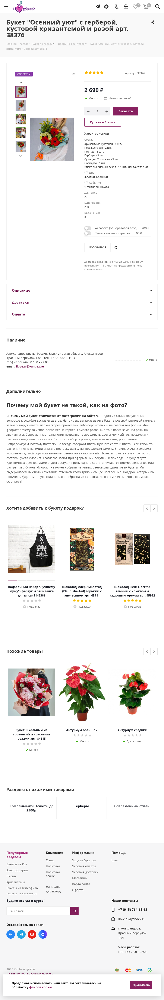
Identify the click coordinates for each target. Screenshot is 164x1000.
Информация (83, 852)
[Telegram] (96, 4)
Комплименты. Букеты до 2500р (31, 808)
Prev (20, 82)
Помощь (118, 852)
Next (20, 156)
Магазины (79, 878)
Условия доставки (85, 872)
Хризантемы (15, 882)
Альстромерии (17, 870)
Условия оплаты (84, 866)
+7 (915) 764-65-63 (132, 909)
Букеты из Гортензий (21, 894)
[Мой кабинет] (126, 7)
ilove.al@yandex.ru (30, 366)
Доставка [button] (20, 302)
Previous (147, 508)
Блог (114, 860)
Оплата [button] (18, 314)
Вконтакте (10, 934)
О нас (50, 860)
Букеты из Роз (16, 864)
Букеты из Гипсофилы (22, 888)
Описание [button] (21, 290)
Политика (53, 866)
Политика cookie (53, 874)
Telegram (21, 934)
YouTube (32, 934)
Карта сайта (81, 884)
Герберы (82, 806)
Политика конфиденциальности (29, 974)
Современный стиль (131, 806)
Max (42, 934)
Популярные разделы (17, 854)
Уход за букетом (84, 860)
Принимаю (141, 985)
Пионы (11, 876)
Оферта (77, 890)
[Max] (105, 4)
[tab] (82, 290)
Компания (54, 852)
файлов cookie (40, 987)
